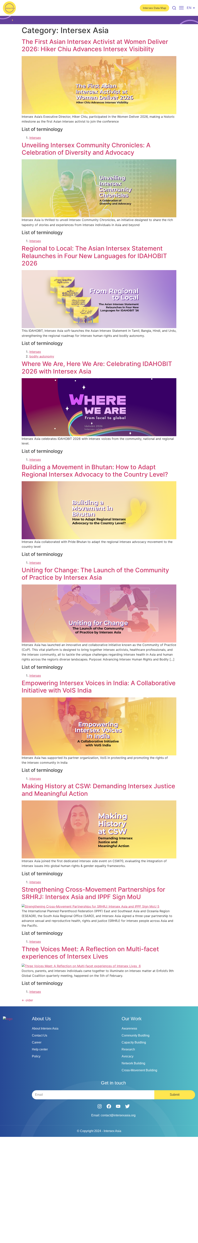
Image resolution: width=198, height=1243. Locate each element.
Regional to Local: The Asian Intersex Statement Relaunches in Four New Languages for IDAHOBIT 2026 (94, 256)
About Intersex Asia (45, 1028)
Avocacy (127, 1056)
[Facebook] (109, 1106)
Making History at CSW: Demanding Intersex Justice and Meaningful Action (98, 789)
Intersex (35, 138)
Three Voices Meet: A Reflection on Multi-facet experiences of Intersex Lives (90, 952)
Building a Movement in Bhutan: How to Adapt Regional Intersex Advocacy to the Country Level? (95, 470)
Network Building (133, 1063)
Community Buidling (135, 1035)
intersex (35, 460)
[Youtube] (118, 1106)
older (27, 1000)
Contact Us (39, 1035)
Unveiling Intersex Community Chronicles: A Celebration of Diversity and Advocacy (86, 148)
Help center (40, 1049)
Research (128, 1049)
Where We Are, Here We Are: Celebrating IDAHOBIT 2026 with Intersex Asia (97, 367)
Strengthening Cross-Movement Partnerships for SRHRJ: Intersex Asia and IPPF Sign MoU (93, 893)
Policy (36, 1056)
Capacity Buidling (134, 1042)
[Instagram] (99, 1106)
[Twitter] (127, 1106)
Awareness (129, 1028)
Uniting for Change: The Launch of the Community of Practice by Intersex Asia (95, 573)
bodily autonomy (41, 356)
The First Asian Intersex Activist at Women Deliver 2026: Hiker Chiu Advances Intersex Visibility (95, 45)
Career (36, 1042)
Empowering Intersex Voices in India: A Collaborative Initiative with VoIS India (99, 686)
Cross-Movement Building (139, 1070)
